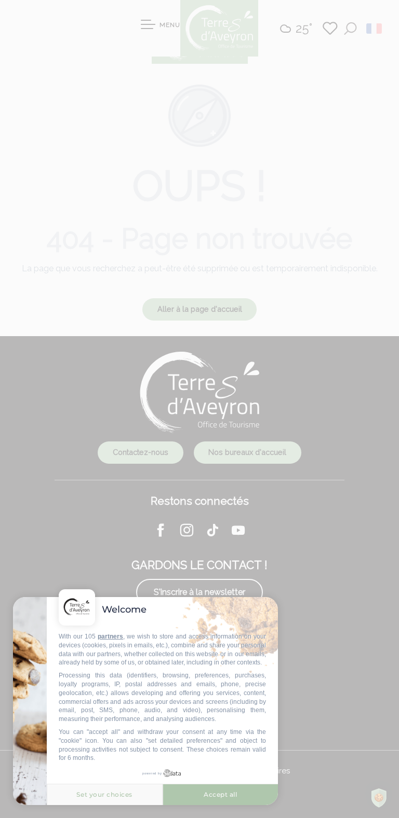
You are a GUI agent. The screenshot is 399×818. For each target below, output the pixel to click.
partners (110, 636)
